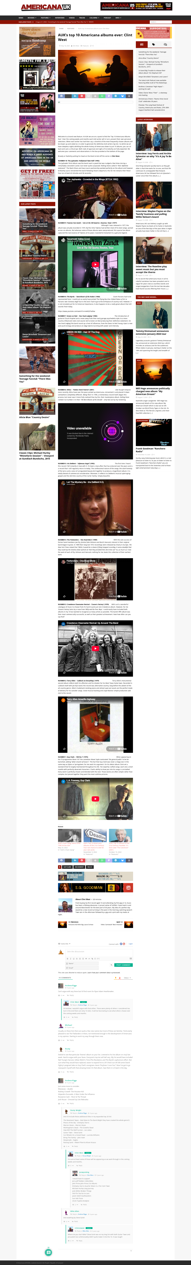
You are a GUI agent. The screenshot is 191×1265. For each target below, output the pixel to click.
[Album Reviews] (154, 432)
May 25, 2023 (142, 337)
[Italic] (70, 958)
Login (130, 944)
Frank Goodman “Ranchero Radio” (150, 450)
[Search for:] (161, 22)
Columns (93, 18)
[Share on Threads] (129, 96)
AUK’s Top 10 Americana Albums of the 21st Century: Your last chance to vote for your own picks (94, 846)
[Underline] (73, 958)
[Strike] (76, 958)
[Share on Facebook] (61, 96)
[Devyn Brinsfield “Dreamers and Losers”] (37, 330)
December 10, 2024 (144, 455)
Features (45, 18)
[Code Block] (89, 958)
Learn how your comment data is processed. (103, 973)
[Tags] (153, 44)
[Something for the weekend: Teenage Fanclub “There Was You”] (37, 221)
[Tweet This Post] (68, 96)
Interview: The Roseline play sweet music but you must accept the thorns (151, 269)
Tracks (82, 18)
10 (93, 46)
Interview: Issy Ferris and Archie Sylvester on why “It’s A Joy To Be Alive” (153, 156)
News (21, 18)
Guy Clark (67, 867)
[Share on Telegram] (115, 96)
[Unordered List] (83, 958)
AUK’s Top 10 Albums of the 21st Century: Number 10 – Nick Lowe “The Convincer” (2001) (119, 846)
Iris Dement (79, 867)
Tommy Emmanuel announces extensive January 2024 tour (152, 332)
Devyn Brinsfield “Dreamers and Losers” (37, 335)
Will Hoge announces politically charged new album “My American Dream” (153, 391)
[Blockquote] (86, 958)
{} (95, 958)
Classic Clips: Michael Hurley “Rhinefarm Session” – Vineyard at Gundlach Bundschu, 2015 (36, 280)
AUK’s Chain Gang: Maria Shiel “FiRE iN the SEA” (69, 844)
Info (117, 18)
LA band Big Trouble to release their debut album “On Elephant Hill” (37, 307)
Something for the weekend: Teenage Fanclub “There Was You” (35, 226)
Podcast (107, 18)
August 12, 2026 (143, 275)
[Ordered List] (79, 958)
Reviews (31, 18)
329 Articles (97, 899)
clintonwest (80, 1228)
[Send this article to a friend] (88, 96)
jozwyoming (84, 1172)
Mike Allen (74, 1211)
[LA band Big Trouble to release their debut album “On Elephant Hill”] (37, 302)
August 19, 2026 (143, 162)
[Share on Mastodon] (108, 96)
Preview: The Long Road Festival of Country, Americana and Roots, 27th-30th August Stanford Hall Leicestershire (154, 107)
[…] (159, 176)
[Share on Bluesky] (122, 96)
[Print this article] (95, 96)
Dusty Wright (75, 1110)
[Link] (92, 958)
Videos (72, 18)
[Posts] (142, 44)
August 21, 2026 (34, 231)
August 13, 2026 (143, 220)
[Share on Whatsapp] (102, 96)
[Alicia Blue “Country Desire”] (37, 248)
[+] (98, 958)
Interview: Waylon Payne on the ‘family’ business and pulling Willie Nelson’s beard (153, 214)
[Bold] (67, 958)
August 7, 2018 (142, 397)
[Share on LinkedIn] (75, 96)
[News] (154, 315)
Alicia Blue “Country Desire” (35, 255)
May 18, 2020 (65, 46)
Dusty (67, 1049)
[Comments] (165, 44)
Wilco (90, 867)
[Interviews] (154, 137)
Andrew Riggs (82, 1005)
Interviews (59, 18)
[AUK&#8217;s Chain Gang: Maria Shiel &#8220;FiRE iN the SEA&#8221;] (69, 835)
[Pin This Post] (81, 96)
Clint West (76, 46)
